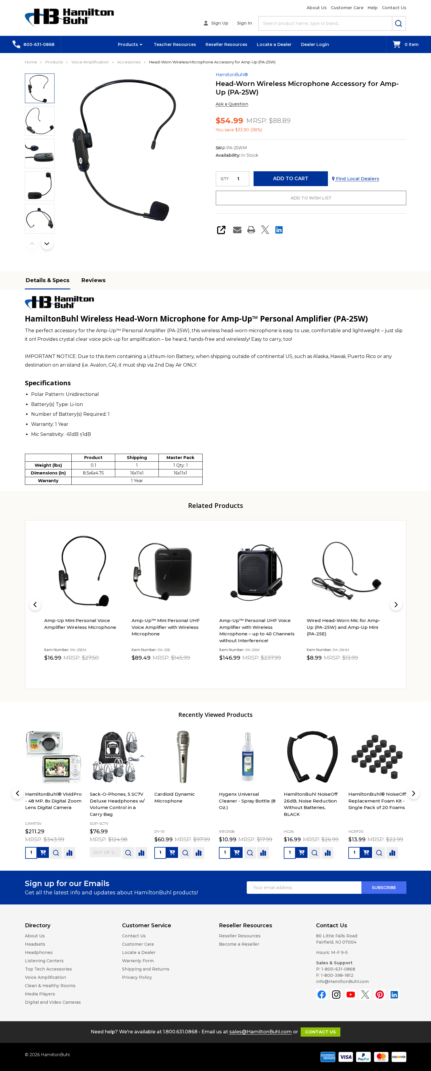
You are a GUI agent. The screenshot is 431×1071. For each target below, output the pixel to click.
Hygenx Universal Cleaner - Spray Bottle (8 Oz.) (247, 800)
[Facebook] (321, 994)
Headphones (39, 952)
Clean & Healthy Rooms (50, 985)
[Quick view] (102, 671)
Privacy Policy (137, 977)
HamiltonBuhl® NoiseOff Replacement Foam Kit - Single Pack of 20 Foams (377, 800)
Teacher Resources (175, 44)
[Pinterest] (379, 994)
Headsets (35, 944)
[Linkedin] (279, 230)
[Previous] (35, 604)
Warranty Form (138, 960)
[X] (265, 230)
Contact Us (394, 7)
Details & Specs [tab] (47, 280)
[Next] (396, 604)
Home (31, 62)
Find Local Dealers (357, 178)
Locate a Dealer (274, 44)
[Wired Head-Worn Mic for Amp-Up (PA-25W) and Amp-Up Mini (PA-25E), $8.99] (347, 572)
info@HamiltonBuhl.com (342, 981)
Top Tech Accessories (48, 969)
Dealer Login (315, 44)
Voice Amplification (45, 977)
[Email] (237, 230)
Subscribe (384, 887)
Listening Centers (44, 960)
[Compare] (69, 853)
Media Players (40, 994)
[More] (141, 44)
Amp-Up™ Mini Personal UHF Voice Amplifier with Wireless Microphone (166, 627)
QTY (224, 178)
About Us (317, 7)
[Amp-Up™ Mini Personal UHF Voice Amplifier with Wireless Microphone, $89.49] (172, 572)
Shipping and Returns (145, 969)
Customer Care (347, 7)
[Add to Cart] (43, 852)
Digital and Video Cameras (53, 1002)
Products (128, 44)
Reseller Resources (226, 44)
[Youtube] (350, 994)
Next (47, 244)
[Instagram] (336, 994)
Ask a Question (232, 104)
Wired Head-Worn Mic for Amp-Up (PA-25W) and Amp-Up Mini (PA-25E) (343, 627)
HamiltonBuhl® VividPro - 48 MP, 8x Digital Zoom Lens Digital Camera (53, 800)
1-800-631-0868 (338, 969)
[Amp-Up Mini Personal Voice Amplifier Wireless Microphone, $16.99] (84, 572)
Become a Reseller (239, 944)
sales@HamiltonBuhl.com (260, 1032)
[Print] (251, 230)
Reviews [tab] (93, 280)
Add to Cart (290, 178)
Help (373, 7)
